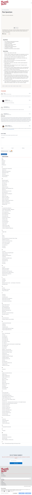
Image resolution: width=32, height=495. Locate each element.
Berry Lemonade (4, 184)
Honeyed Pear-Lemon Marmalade (7, 271)
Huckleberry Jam (4, 275)
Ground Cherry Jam (5, 260)
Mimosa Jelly (4, 311)
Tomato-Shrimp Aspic (5, 420)
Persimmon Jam (4, 353)
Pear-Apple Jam (4, 342)
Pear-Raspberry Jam (5, 345)
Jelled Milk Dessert (5, 284)
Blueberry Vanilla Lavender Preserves (7, 200)
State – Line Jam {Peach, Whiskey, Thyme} (8, 399)
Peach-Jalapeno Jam (5, 338)
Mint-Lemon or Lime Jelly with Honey (7, 312)
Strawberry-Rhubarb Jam (6, 411)
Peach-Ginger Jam (4, 337)
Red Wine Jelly (4, 378)
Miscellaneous (4, 164)
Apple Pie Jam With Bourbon (6, 171)
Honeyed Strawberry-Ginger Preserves (8, 272)
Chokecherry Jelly (4, 218)
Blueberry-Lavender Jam (5, 201)
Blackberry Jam (4, 185)
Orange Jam (4, 324)
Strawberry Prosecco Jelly (6, 404)
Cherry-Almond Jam (5, 214)
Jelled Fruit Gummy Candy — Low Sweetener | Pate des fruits (11, 282)
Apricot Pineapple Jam (5, 175)
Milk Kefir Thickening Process (6, 310)
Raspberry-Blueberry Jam (6, 375)
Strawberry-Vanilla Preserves (6, 412)
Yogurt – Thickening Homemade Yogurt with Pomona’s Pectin (11, 443)
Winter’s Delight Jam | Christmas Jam (7, 439)
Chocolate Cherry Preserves (6, 217)
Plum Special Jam (4, 361)
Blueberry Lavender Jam (5, 197)
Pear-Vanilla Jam (4, 346)
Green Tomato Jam (5, 259)
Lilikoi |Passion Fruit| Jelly (6, 299)
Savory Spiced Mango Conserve (6, 395)
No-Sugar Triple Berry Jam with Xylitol (8, 319)
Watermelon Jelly (4, 435)
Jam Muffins (4, 280)
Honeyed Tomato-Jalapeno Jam (6, 273)
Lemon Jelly (4, 295)
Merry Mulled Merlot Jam (6, 307)
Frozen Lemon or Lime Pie (6, 242)
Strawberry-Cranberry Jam (6, 407)
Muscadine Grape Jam (5, 314)
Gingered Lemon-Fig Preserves (6, 255)
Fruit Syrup (4, 247)
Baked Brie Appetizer (5, 180)
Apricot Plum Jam (4, 176)
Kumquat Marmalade (5, 290)
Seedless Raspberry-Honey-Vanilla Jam (8, 396)
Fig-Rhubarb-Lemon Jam (5, 239)
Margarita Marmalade (5, 306)
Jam (2, 158)
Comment (3, 137)
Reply (29, 93)
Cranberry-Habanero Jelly (6, 226)
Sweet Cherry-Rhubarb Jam (6, 415)
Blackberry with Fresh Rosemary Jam (7, 188)
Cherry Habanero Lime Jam (6, 213)
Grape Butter (4, 256)
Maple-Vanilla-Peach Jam (6, 304)
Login (2, 481)
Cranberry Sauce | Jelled (5, 225)
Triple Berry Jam (4, 421)
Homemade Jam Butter (5, 269)
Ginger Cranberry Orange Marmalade (7, 252)
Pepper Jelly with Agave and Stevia (7, 350)
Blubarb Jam (4, 189)
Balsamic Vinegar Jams (5, 181)
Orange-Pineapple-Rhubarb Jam (7, 329)
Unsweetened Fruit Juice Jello (6, 426)
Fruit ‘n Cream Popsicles (5, 243)
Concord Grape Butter (5, 221)
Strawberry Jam (4, 400)
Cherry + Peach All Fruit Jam (6, 210)
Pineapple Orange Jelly (5, 357)
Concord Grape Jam (5, 222)
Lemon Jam (3, 294)
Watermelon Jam (4, 434)
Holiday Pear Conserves (5, 268)
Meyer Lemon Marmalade (6, 308)
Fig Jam (3, 235)
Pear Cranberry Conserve (6, 341)
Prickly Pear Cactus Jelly (5, 365)
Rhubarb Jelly (4, 382)
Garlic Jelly (3, 251)
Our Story (2, 474)
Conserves (3, 162)
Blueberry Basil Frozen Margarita (7, 193)
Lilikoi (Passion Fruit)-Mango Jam (7, 298)
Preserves (3, 163)
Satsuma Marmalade (5, 392)
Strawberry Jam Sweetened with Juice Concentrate (9, 403)
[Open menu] (31, 3)
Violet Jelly (3, 430)
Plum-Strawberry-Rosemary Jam (7, 362)
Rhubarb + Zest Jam (5, 379)
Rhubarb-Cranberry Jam (5, 383)
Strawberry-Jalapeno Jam (6, 408)
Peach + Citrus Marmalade (6, 333)
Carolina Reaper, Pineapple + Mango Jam (8, 209)
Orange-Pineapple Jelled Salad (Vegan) (7, 328)
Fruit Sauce (4, 246)
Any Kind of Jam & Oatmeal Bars (7, 168)
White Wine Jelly (4, 438)
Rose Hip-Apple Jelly (5, 387)
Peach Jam (3, 334)
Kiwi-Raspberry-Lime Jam (6, 289)
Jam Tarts (3, 281)
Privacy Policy (3, 483)
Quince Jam (4, 369)
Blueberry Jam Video (5, 196)
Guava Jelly (3, 263)
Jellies (2, 159)
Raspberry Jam (4, 374)
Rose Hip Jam (4, 386)
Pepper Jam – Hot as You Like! (6, 349)
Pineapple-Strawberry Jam (6, 358)
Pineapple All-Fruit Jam (5, 354)
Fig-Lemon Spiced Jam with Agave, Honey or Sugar (9, 238)
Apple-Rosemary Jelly (5, 172)
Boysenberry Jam (4, 204)
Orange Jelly (4, 325)
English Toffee (4, 231)
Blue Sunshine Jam (5, 192)
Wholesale (2, 482)
